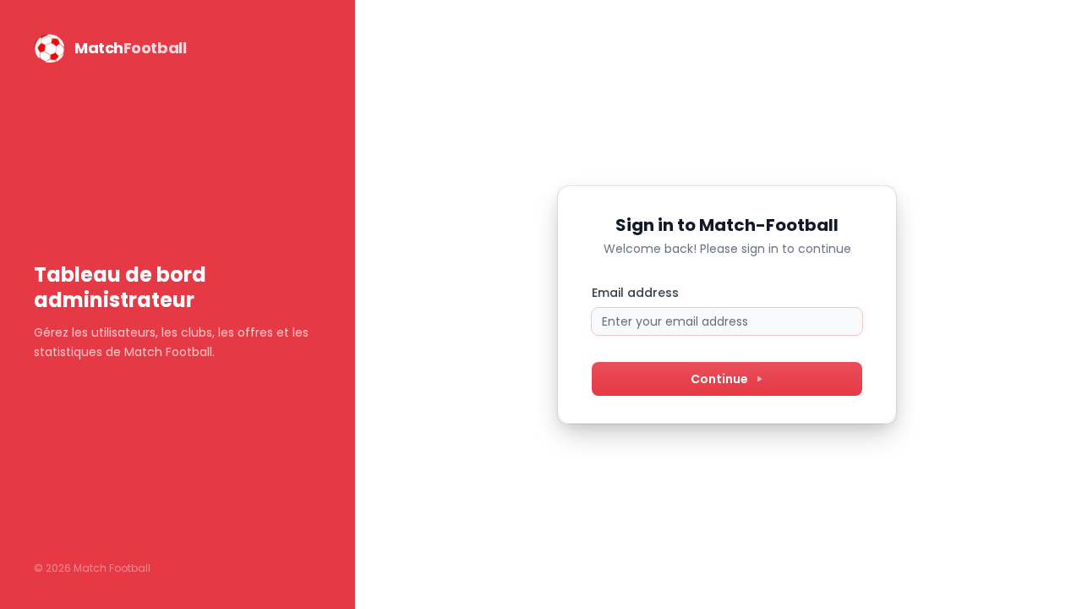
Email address (635, 292)
